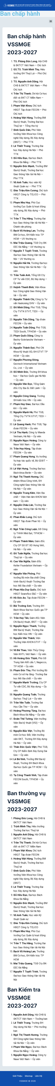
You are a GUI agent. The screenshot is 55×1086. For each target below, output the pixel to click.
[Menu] (50, 5)
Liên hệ (38, 1076)
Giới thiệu (17, 1076)
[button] (51, 21)
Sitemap (29, 1076)
